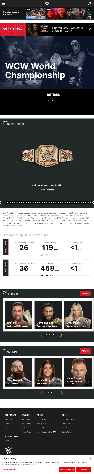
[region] (47, 464)
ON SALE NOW (12, 29)
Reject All (83, 469)
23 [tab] (56, 202)
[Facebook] (49, 100)
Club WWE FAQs (68, 419)
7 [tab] (19, 202)
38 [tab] (90, 202)
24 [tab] (58, 202)
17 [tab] (42, 202)
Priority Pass (26, 432)
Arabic (7, 440)
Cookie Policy (66, 432)
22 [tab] (53, 202)
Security (65, 428)
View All (85, 293)
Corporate (8, 419)
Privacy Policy (42, 423)
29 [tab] (69, 202)
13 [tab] (33, 202)
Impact (7, 428)
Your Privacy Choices (44, 432)
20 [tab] (49, 202)
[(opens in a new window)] (37, 29)
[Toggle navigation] (3, 3)
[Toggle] (56, 100)
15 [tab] (37, 202)
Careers (7, 423)
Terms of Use (41, 419)
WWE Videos (26, 423)
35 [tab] (83, 202)
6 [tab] (17, 202)
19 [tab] (46, 202)
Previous (40, 333)
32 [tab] (76, 202)
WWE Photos (26, 428)
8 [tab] (21, 202)
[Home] (47, 3)
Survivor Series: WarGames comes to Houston (67, 29)
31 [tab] (74, 202)
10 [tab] (26, 202)
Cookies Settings (9, 469)
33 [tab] (78, 202)
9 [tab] (23, 202)
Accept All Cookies (67, 469)
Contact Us (66, 423)
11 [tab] (28, 202)
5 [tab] (14, 202)
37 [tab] (88, 202)
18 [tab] (44, 202)
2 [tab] (7, 202)
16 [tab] (39, 202)
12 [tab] (30, 202)
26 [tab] (62, 202)
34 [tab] (81, 202)
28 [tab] (67, 202)
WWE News (26, 419)
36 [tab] (85, 202)
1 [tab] (5, 202)
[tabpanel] (47, 164)
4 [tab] (12, 202)
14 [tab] (35, 202)
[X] (52, 100)
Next (60, 333)
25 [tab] (60, 202)
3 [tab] (10, 202)
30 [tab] (72, 202)
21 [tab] (51, 202)
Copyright (40, 428)
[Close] (90, 458)
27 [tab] (65, 202)
